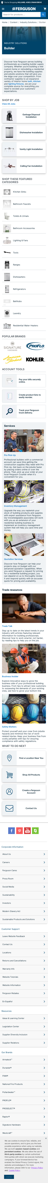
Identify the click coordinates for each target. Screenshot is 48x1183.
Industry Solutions (28, 22)
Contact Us (7, 944)
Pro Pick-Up (10, 455)
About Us (6, 854)
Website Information (11, 985)
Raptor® (6, 1116)
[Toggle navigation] (3, 9)
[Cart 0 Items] (44, 8)
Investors (6, 903)
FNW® (5, 1076)
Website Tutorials (10, 977)
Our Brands (7, 1052)
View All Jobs (8, 104)
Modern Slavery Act (11, 911)
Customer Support (11, 929)
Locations (6, 952)
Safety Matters (9, 726)
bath (30, 81)
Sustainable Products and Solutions (18, 919)
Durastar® (7, 1068)
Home (4, 22)
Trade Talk (7, 626)
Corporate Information (12, 847)
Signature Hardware (11, 1125)
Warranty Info (8, 969)
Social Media (8, 886)
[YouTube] (27, 830)
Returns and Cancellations (14, 960)
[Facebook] (11, 830)
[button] (45, 1138)
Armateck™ (7, 1059)
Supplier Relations (10, 1043)
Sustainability (8, 895)
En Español (7, 1001)
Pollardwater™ (8, 1092)
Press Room (7, 878)
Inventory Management (15, 506)
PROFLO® (6, 1100)
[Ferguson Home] (24, 8)
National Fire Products (12, 1084)
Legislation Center (10, 1026)
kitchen (37, 81)
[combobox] (23, 14)
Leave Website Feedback (13, 936)
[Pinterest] (19, 830)
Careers (6, 862)
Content (14, 22)
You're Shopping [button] (23, 2)
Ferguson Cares (9, 870)
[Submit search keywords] (43, 14)
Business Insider (10, 676)
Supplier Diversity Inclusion (14, 1034)
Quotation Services (13, 559)
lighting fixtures (16, 84)
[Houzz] (35, 830)
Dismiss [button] (9, 1177)
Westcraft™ (7, 1133)
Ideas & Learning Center (13, 1018)
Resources (7, 1011)
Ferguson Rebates (10, 993)
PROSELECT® (8, 1108)
